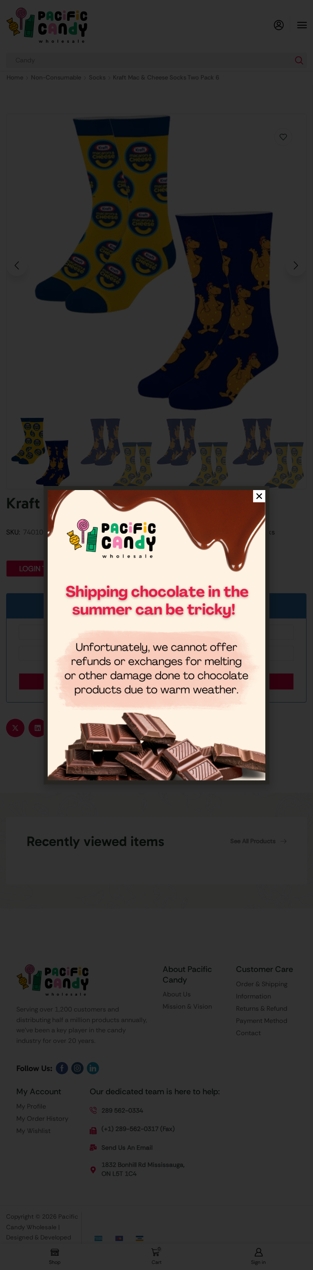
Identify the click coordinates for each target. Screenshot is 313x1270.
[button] (259, 496)
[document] (156, 635)
